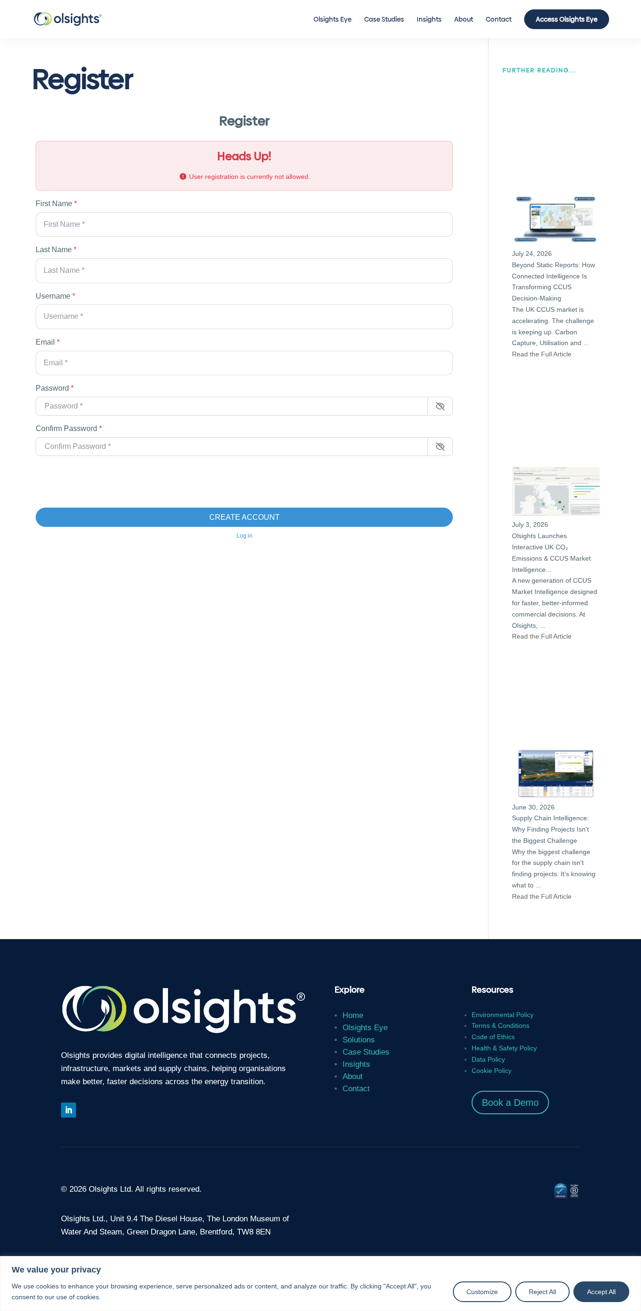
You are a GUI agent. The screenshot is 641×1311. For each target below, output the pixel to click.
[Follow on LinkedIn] (68, 1110)
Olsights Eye (332, 20)
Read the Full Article (542, 354)
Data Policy (488, 1059)
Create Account (244, 517)
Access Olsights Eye (566, 19)
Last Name (56, 250)
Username (55, 296)
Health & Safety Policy (504, 1048)
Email (48, 342)
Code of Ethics (493, 1037)
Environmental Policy (503, 1014)
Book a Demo (510, 1102)
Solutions (359, 1039)
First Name (56, 204)
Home (353, 1015)
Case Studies (384, 20)
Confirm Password (69, 428)
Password (55, 388)
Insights (429, 20)
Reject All (542, 1292)
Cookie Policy (491, 1070)
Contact (498, 20)
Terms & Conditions (500, 1025)
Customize (482, 1292)
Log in (244, 535)
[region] (320, 1283)
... (586, 343)
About (463, 20)
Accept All (601, 1292)
